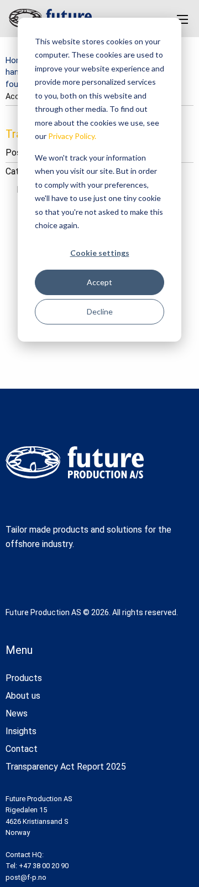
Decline (100, 311)
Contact (22, 749)
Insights (21, 731)
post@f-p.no (26, 877)
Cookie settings (99, 252)
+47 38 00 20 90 (44, 866)
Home (17, 60)
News (17, 713)
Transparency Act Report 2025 (66, 766)
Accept (99, 282)
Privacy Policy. (72, 136)
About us (23, 695)
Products (24, 678)
